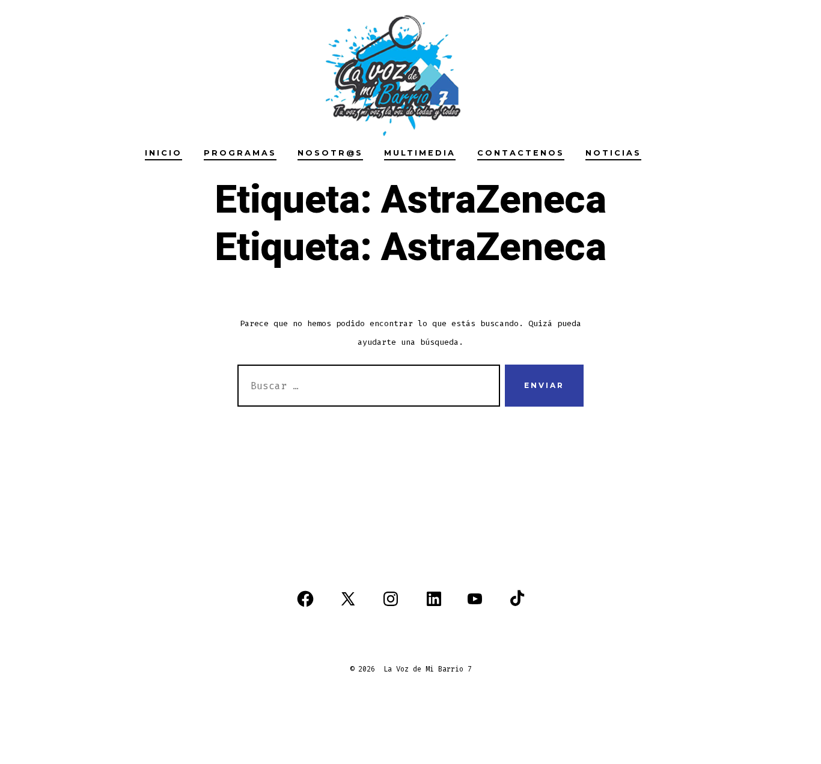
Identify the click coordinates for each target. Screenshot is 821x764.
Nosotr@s (330, 152)
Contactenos (520, 152)
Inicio (163, 152)
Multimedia (420, 152)
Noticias (613, 152)
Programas (240, 152)
